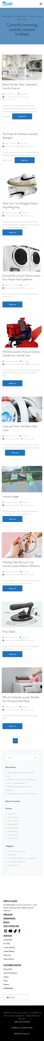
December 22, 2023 (11, 361)
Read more (22, 116)
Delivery (8, 364)
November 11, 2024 (11, 213)
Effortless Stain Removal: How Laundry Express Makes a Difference (21, 564)
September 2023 (13, 828)
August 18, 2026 (10, 94)
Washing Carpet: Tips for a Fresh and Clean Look (23, 793)
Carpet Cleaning (17, 851)
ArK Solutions (22, 1022)
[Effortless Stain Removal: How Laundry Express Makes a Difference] (22, 545)
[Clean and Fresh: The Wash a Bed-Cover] (22, 409)
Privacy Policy (22, 1034)
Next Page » (28, 740)
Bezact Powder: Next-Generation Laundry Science (19, 86)
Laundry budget (10, 496)
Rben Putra (25, 213)
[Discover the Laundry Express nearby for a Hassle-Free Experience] (22, 258)
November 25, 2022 (11, 502)
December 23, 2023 (11, 285)
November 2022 (13, 835)
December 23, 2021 (11, 707)
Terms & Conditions (22, 1028)
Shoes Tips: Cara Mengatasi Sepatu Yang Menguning (20, 205)
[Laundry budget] (22, 479)
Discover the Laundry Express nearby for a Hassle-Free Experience (21, 277)
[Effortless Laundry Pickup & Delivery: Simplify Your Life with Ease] (21, 332)
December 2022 (13, 831)
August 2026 (12, 814)
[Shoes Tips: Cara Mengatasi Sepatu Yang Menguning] (22, 186)
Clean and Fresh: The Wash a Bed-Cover (20, 428)
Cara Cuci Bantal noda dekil (16, 783)
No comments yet (10, 100)
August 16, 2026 (10, 143)
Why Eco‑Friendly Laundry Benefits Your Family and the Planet (20, 699)
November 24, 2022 (11, 572)
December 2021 (13, 838)
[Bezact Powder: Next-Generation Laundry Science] (22, 67)
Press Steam (8, 632)
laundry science (25, 97)
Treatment (13, 865)
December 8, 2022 (11, 436)
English (12, 997)
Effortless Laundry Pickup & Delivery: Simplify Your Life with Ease (21, 353)
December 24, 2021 (11, 637)
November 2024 (13, 817)
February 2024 (13, 821)
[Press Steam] (22, 614)
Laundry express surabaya (13, 97)
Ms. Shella (24, 94)
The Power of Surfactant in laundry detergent (20, 136)
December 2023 (13, 824)
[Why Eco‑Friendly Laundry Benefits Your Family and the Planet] (22, 680)
